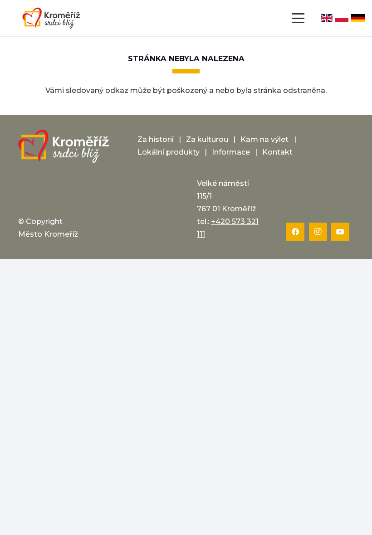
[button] (298, 18)
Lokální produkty (168, 152)
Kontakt (277, 152)
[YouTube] (340, 232)
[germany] (358, 18)
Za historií (155, 139)
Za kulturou (207, 139)
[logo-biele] (63, 146)
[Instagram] (318, 232)
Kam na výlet (264, 139)
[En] (327, 18)
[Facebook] (295, 232)
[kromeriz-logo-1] (51, 18)
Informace (231, 152)
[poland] (341, 18)
